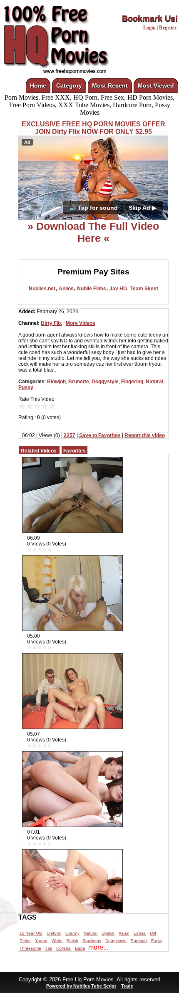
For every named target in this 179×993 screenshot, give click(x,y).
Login (149, 27)
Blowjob (56, 382)
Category (69, 85)
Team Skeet (144, 289)
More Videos (80, 323)
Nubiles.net (42, 289)
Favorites (74, 451)
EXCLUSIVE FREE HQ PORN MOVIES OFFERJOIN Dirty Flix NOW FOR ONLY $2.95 (93, 128)
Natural (154, 382)
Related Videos (39, 451)
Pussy (25, 387)
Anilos (66, 289)
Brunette (78, 382)
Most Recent (110, 85)
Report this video (144, 435)
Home (38, 85)
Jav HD (118, 289)
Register (168, 27)
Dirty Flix (51, 323)
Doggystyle (105, 382)
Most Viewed (156, 85)
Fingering (132, 382)
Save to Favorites (100, 435)
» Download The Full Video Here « (93, 232)
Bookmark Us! (150, 18)
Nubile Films (91, 289)
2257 (69, 435)
